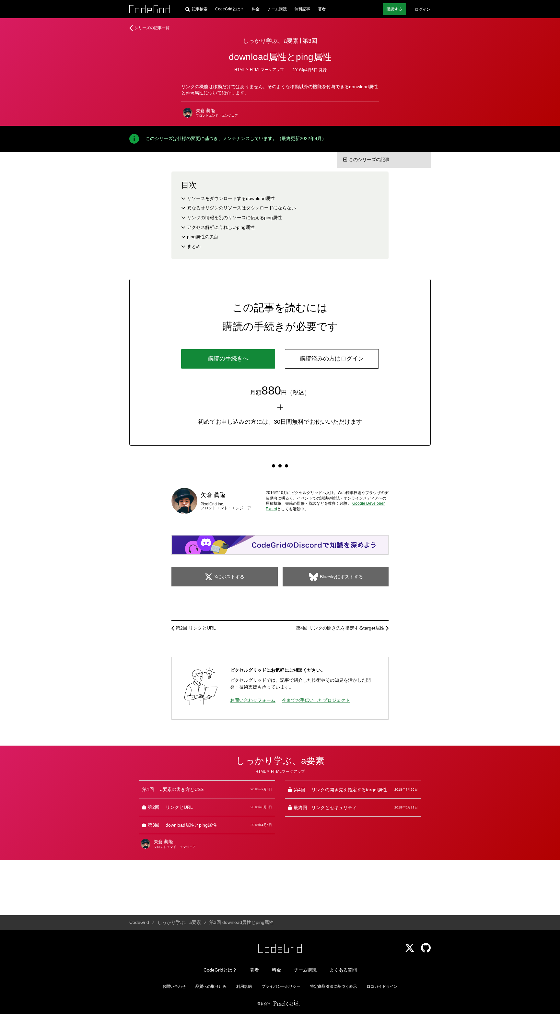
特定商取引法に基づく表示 (333, 986)
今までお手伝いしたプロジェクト (316, 700)
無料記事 (302, 9)
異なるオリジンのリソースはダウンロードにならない (241, 207)
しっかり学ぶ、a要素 (270, 41)
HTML (239, 69)
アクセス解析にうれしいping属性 (221, 227)
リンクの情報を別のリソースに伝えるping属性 (234, 217)
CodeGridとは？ (229, 9)
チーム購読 (277, 9)
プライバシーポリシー (281, 986)
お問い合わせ (174, 986)
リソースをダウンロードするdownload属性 (231, 198)
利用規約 (244, 986)
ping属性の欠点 (202, 236)
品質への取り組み (211, 986)
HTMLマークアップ (267, 69)
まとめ (194, 246)
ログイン (422, 9)
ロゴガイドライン (382, 986)
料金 (256, 9)
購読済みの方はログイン (332, 358)
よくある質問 (343, 970)
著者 (322, 9)
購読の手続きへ (228, 358)
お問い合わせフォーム (252, 700)
